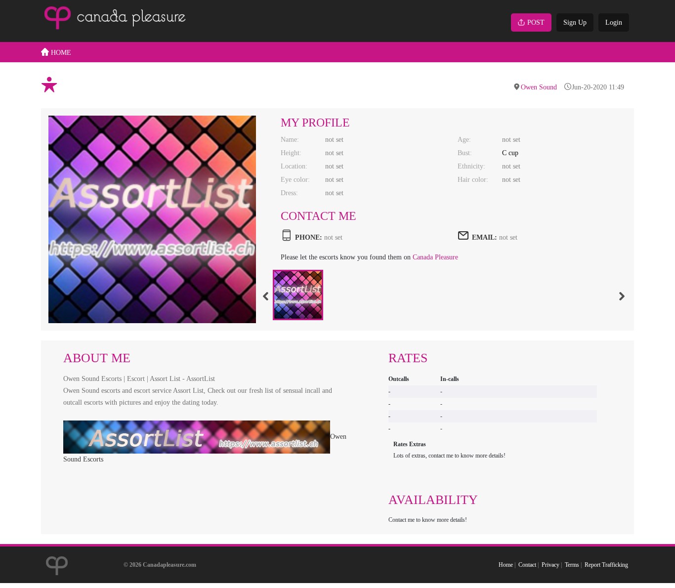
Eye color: (295, 179)
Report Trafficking (606, 564)
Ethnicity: (471, 166)
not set (508, 237)
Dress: (289, 193)
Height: (291, 153)
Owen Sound (539, 87)
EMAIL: (484, 237)
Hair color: (473, 179)
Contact (527, 564)
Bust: (465, 153)
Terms (572, 564)
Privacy (550, 564)
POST (536, 22)
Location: (294, 166)
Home (506, 564)
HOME (60, 52)
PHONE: (308, 237)
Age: (464, 139)
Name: (290, 139)
